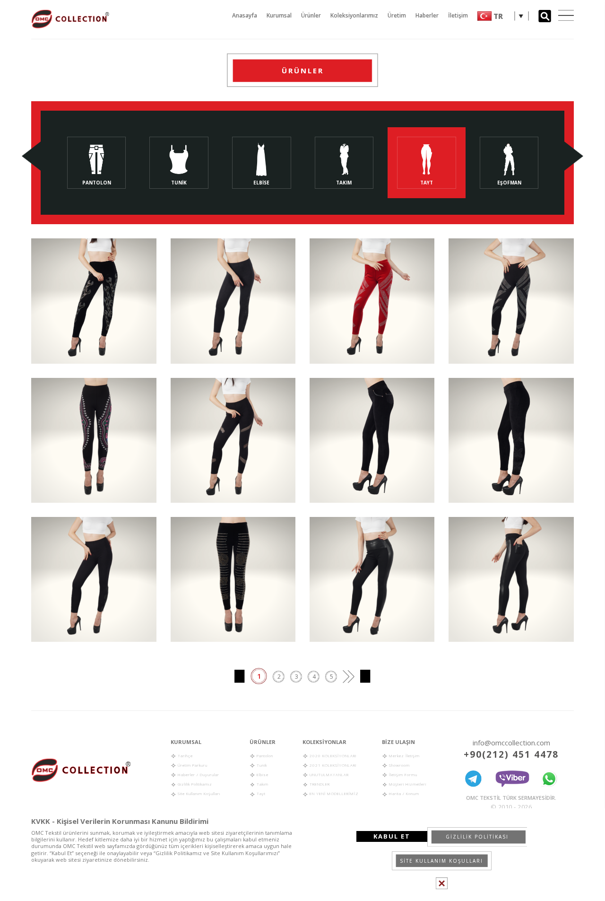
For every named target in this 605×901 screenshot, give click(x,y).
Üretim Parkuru (191, 765)
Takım (261, 784)
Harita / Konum (403, 793)
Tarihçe (184, 755)
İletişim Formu (402, 774)
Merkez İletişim (404, 755)
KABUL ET (391, 836)
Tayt (260, 793)
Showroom (399, 765)
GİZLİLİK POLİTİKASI (477, 836)
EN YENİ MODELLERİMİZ (333, 793)
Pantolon (264, 755)
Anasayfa (244, 15)
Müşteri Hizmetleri (407, 784)
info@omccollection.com (511, 742)
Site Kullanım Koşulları (198, 793)
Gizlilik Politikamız (194, 784)
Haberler (427, 15)
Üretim (397, 15)
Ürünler (311, 15)
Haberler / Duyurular (197, 774)
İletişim (458, 15)
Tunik (261, 765)
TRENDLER (319, 784)
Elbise (261, 774)
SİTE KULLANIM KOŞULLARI (441, 860)
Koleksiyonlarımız (354, 15)
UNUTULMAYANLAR (328, 774)
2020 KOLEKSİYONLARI (332, 755)
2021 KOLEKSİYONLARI (332, 765)
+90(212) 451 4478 (511, 754)
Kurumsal (279, 15)
